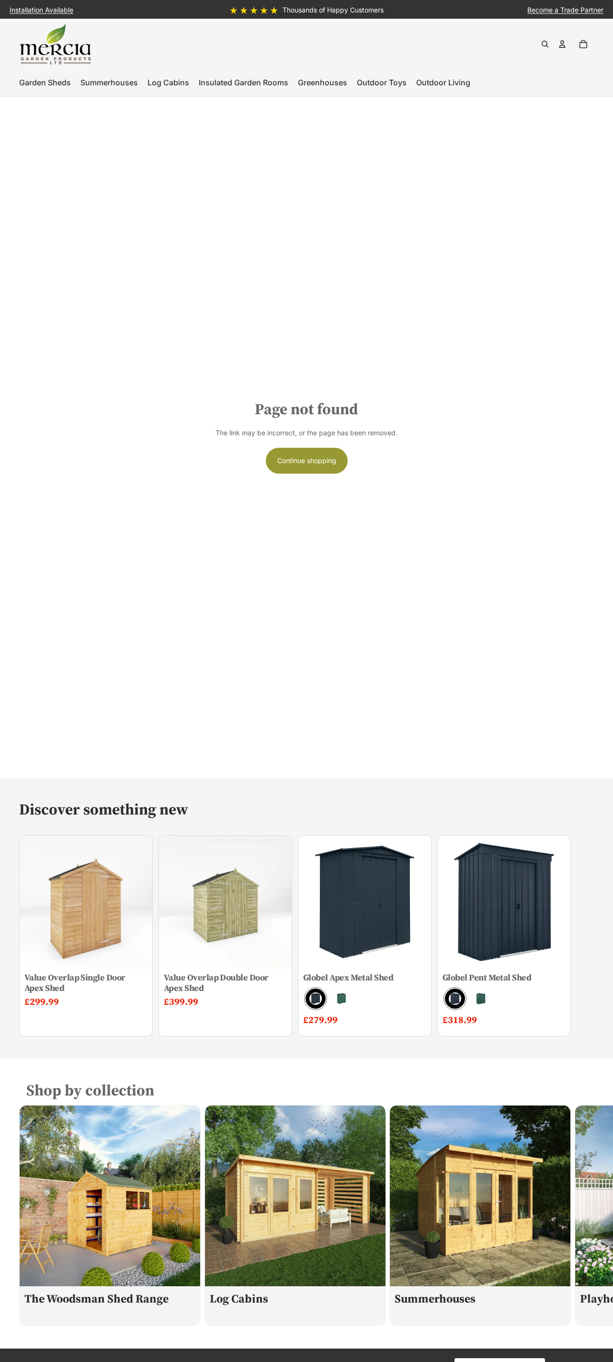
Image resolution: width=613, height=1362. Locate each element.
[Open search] (545, 44)
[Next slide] (583, 1215)
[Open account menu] (562, 44)
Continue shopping (306, 460)
